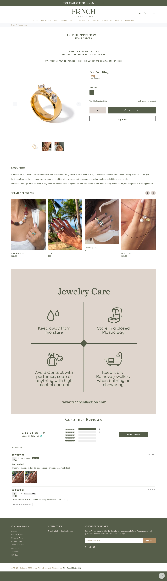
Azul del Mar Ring (18, 253)
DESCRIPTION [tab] (18, 168)
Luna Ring (52, 253)
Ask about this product (147, 101)
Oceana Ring (126, 253)
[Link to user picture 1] (18, 477)
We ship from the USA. (98, 101)
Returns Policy (16, 534)
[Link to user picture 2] (31, 477)
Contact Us (15, 548)
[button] (70, 429)
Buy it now (123, 119)
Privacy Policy (16, 541)
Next (78, 104)
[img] (18, 455)
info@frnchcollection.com (63, 531)
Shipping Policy (17, 538)
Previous (15, 104)
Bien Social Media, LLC (72, 568)
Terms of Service (17, 545)
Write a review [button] (133, 434)
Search (14, 531)
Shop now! (99, 3)
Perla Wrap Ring (91, 248)
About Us (14, 552)
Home (13, 25)
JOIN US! (149, 541)
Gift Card (14, 555)
